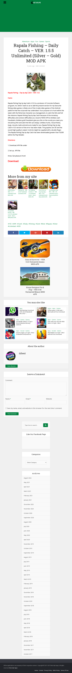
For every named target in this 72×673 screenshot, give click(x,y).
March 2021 (27, 491)
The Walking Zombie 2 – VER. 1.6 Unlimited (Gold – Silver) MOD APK (32, 193)
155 (10, 224)
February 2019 (28, 583)
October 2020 (28, 513)
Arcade (54, 331)
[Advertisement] (36, 19)
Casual (22, 331)
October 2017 (28, 654)
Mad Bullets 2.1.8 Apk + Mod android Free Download (56, 333)
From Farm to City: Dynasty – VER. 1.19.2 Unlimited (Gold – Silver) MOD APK (43, 193)
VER (19, 226)
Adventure (25, 41)
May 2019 (27, 570)
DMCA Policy (56, 670)
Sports (47, 41)
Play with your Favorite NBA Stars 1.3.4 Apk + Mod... (56, 322)
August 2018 (27, 610)
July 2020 (26, 526)
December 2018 (29, 592)
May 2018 (27, 623)
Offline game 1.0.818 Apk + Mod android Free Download (56, 311)
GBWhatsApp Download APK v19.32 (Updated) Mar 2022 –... (27, 311)
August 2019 (27, 557)
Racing (27, 319)
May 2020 (27, 535)
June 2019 (27, 566)
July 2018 (26, 614)
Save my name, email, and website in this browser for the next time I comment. (34, 408)
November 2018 (29, 597)
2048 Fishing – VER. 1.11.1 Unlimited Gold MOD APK (12, 192)
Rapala (49, 224)
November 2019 (29, 544)
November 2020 (29, 509)
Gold (38, 224)
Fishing (32, 224)
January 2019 (28, 588)
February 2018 (28, 636)
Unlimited (12, 226)
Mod (43, 224)
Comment (8, 380)
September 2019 (29, 553)
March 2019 (27, 579)
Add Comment (40, 66)
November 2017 (29, 650)
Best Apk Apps (13, 668)
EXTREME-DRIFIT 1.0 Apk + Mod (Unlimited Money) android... (24, 323)
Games (41, 41)
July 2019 (26, 561)
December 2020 (29, 504)
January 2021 (28, 500)
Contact (41, 670)
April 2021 (27, 487)
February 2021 (28, 495)
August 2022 (27, 478)
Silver (56, 224)
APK (15, 224)
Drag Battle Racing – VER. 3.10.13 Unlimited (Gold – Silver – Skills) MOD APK (12, 214)
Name (8, 399)
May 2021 (27, 482)
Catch (20, 224)
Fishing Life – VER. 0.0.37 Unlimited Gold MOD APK (22, 191)
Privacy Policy (48, 670)
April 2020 (27, 539)
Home (36, 670)
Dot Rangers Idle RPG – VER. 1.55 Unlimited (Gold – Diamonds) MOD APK (53, 193)
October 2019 (28, 548)
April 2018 (27, 628)
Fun (36, 41)
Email (28, 399)
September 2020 (29, 517)
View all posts (11, 366)
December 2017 (29, 645)
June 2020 (27, 531)
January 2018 (28, 641)
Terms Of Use (64, 670)
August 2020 (27, 522)
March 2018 (27, 632)
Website (49, 399)
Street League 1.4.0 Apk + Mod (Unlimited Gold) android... (25, 333)
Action (49, 308)
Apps (32, 41)
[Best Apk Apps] (36, 2)
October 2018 (28, 601)
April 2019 (27, 575)
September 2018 (29, 606)
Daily (26, 224)
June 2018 (27, 619)
